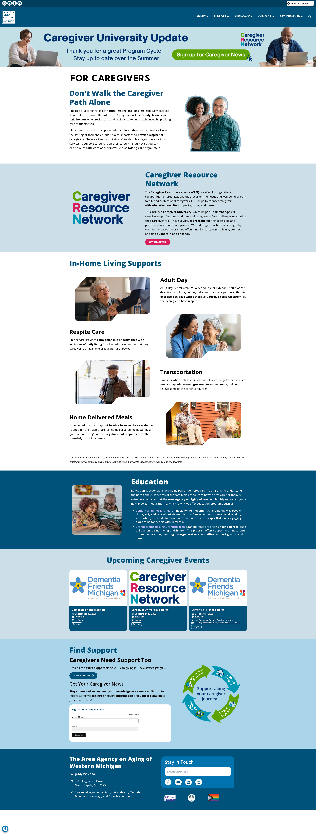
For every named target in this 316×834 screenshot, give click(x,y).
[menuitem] (202, 17)
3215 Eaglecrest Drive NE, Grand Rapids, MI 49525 (217, 622)
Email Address (78, 717)
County (74, 726)
